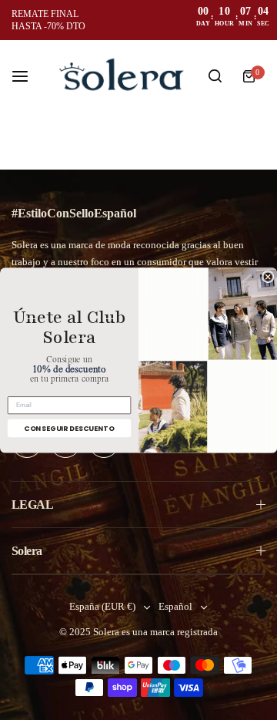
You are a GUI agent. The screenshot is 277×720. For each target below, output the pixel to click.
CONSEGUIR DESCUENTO (69, 427)
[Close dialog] (268, 276)
